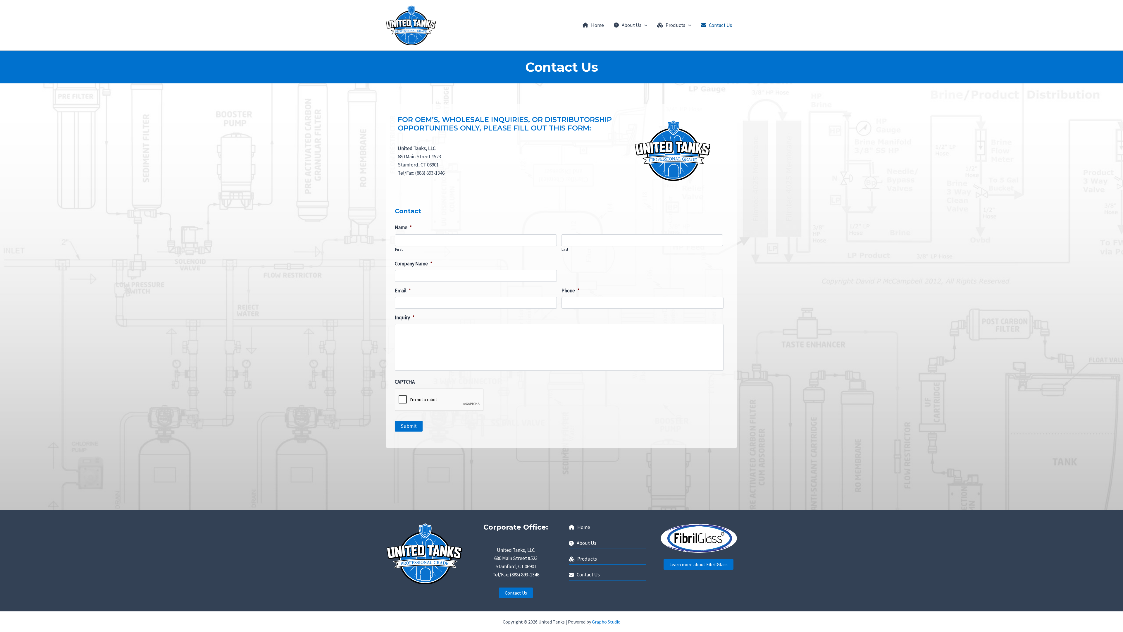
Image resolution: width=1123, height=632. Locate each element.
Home (597, 25)
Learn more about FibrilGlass (698, 564)
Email (403, 290)
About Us (631, 25)
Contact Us (720, 25)
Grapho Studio (606, 622)
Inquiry (404, 317)
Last (565, 249)
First (399, 249)
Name (403, 227)
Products (675, 25)
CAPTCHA (405, 382)
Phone (570, 290)
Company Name (413, 263)
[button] (644, 25)
